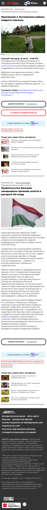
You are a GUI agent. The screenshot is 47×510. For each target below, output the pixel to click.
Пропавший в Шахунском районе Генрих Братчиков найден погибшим (22, 92)
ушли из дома (7, 66)
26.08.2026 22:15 (7, 183)
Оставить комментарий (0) (23, 113)
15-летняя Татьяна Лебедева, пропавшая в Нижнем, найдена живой (26, 170)
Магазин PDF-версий (22, 419)
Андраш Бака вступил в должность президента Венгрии (23, 377)
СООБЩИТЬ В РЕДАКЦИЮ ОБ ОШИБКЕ (19, 432)
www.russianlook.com (15, 54)
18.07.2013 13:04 (7, 9)
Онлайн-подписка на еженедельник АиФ (22, 423)
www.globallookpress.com (11, 229)
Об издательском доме (13, 416)
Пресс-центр (33, 416)
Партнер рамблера (21, 498)
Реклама (6, 419)
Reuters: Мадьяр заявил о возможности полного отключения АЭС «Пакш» (25, 391)
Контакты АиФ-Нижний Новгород (18, 429)
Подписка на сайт (11, 426)
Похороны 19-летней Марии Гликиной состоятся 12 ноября (24, 163)
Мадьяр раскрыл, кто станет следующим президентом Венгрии (25, 384)
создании (6, 319)
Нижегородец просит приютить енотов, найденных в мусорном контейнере (25, 156)
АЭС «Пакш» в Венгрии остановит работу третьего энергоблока (25, 399)
